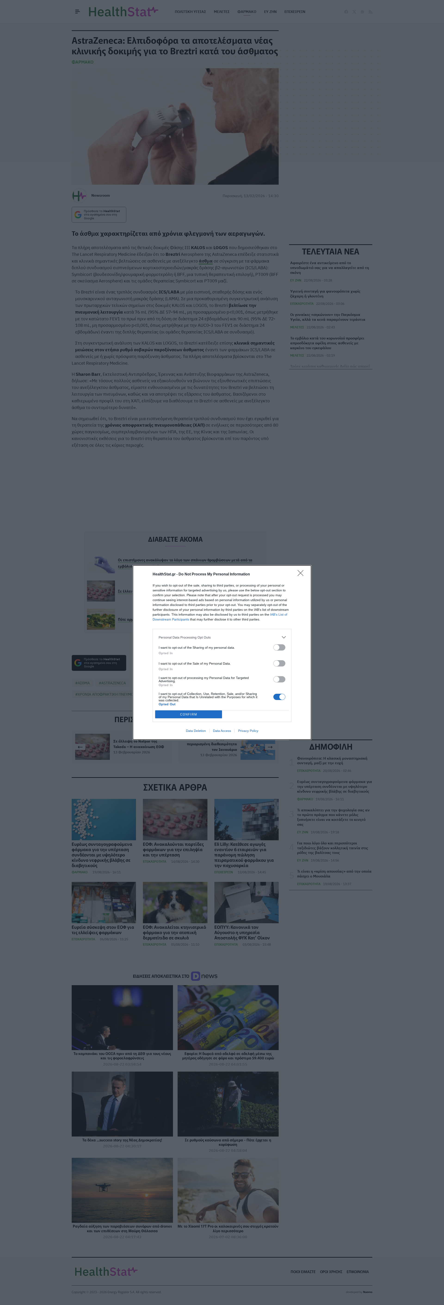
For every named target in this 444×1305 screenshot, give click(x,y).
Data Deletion (196, 731)
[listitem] (222, 637)
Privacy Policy (248, 731)
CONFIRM (188, 714)
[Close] (302, 574)
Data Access (222, 731)
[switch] (279, 647)
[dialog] (222, 652)
